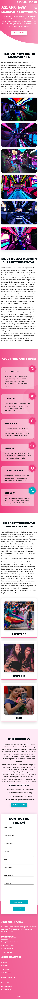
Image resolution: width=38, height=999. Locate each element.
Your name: (8, 827)
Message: (7, 883)
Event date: (8, 867)
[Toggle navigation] (35, 7)
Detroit (5, 962)
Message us (8, 986)
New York (6, 969)
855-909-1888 (24, 2)
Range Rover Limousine (11, 942)
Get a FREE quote (19, 805)
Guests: (6, 851)
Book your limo (19, 33)
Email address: (9, 835)
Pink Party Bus (7, 952)
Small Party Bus (8, 949)
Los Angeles (7, 973)
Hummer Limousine (9, 945)
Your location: (9, 875)
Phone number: (9, 843)
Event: (6, 859)
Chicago (5, 966)
